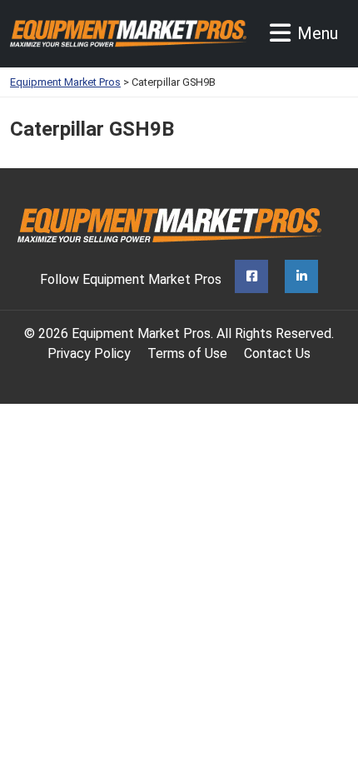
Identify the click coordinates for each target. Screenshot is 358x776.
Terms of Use (187, 353)
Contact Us (277, 353)
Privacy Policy (89, 353)
